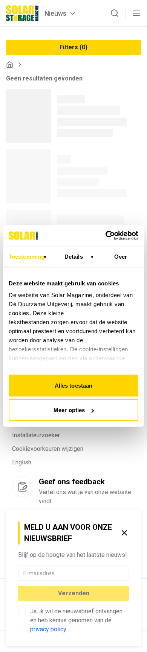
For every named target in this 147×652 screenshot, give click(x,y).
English (21, 462)
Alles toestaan (73, 385)
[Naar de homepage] (22, 13)
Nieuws (55, 13)
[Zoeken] (114, 13)
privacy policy (48, 629)
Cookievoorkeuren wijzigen (47, 448)
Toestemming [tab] (26, 256)
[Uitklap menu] (136, 13)
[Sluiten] (124, 532)
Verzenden (73, 593)
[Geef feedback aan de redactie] (22, 486)
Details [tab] (73, 256)
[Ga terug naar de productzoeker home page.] (9, 64)
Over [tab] (120, 256)
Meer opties (69, 410)
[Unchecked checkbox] (22, 611)
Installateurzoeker (36, 435)
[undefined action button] (126, 573)
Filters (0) (73, 47)
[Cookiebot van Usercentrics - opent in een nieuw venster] (105, 236)
